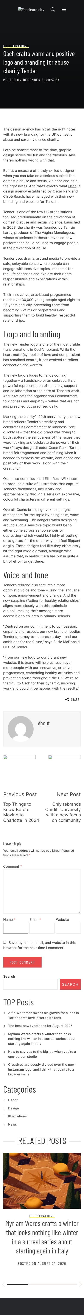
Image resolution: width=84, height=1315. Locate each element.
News (12, 1124)
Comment (12, 866)
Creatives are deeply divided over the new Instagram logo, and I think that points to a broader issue (41, 1069)
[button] (3, 1285)
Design (13, 1108)
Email (35, 919)
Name (9, 919)
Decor (13, 1100)
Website (62, 919)
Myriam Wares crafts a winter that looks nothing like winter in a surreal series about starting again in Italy (42, 1039)
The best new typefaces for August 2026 (40, 1026)
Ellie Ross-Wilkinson (61, 478)
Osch (72, 186)
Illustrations (17, 1116)
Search (9, 976)
